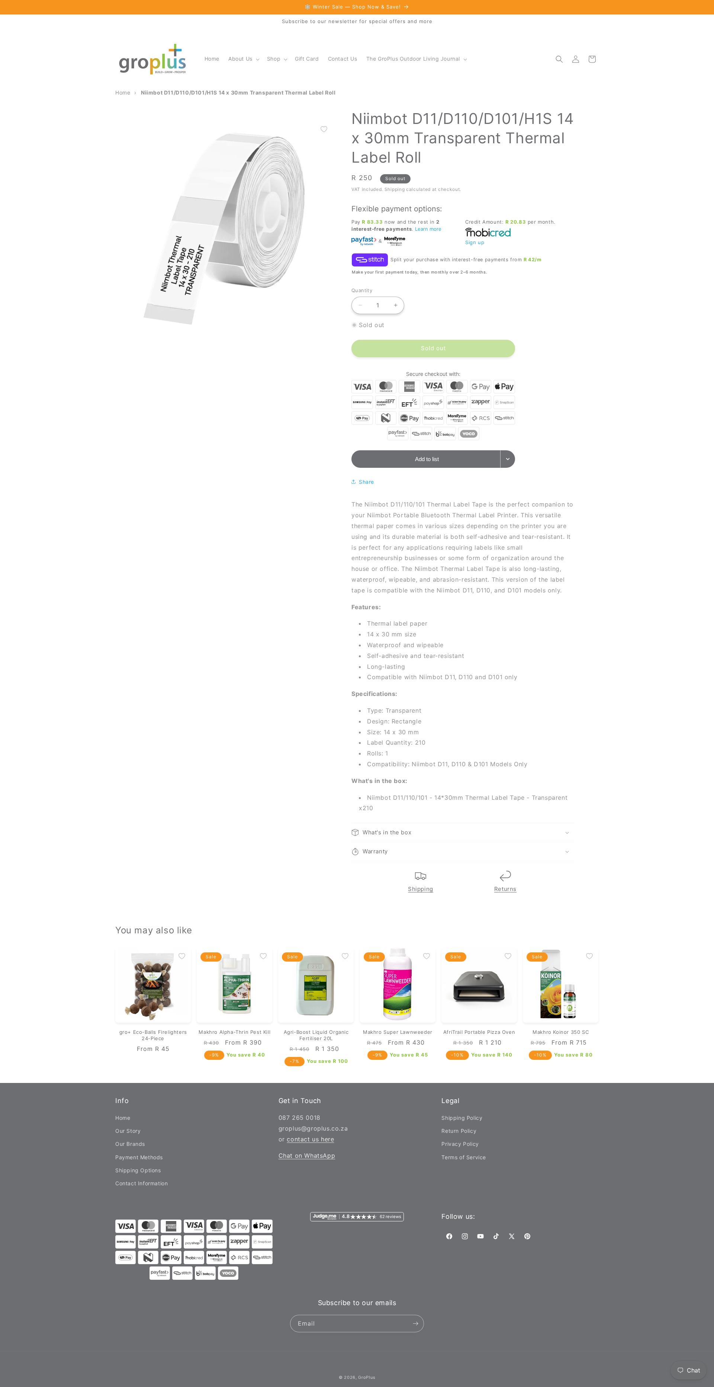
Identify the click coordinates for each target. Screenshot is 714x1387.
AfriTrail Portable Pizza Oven (479, 1032)
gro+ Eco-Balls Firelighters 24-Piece (153, 1035)
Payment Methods (139, 1157)
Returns (505, 888)
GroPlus (366, 1377)
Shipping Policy (461, 1118)
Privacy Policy (460, 1144)
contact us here (310, 1139)
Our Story (128, 1131)
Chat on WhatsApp (307, 1156)
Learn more (428, 229)
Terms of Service (463, 1157)
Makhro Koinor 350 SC (561, 1032)
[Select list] (508, 459)
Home (122, 1118)
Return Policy (458, 1131)
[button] (243, 59)
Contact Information (141, 1183)
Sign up (474, 242)
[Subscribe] (415, 1323)
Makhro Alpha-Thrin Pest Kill (234, 1032)
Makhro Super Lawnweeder (397, 1032)
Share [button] (366, 482)
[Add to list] (324, 129)
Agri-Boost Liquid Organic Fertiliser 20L (316, 1035)
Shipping (420, 888)
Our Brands (130, 1144)
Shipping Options (138, 1170)
